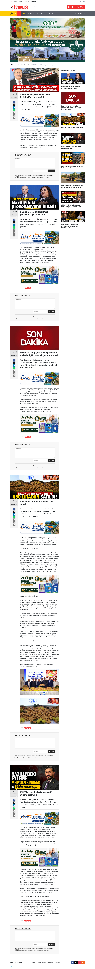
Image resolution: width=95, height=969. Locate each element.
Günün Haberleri (22, 1)
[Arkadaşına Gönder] (14, 113)
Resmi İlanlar (35, 7)
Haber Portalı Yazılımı (17, 966)
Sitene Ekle (33, 1)
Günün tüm (80, 13)
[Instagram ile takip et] (79, 962)
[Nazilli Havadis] (19, 7)
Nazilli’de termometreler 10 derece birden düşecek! (40, 13)
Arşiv (28, 1)
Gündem (48, 7)
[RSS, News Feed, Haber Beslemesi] (83, 962)
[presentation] (15, 14)
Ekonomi (54, 7)
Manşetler (16, 1)
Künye (39, 962)
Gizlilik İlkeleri (50, 962)
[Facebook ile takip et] (72, 962)
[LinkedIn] (14, 107)
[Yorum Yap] (14, 118)
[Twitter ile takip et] (76, 962)
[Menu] (68, 7)
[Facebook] (14, 102)
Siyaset (61, 7)
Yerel (42, 7)
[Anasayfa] (11, 1)
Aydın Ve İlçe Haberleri (23, 64)
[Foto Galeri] (84, 1)
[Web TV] (80, 1)
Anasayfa (14, 64)
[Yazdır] (14, 115)
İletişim (44, 962)
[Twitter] (14, 105)
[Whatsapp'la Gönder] (14, 110)
